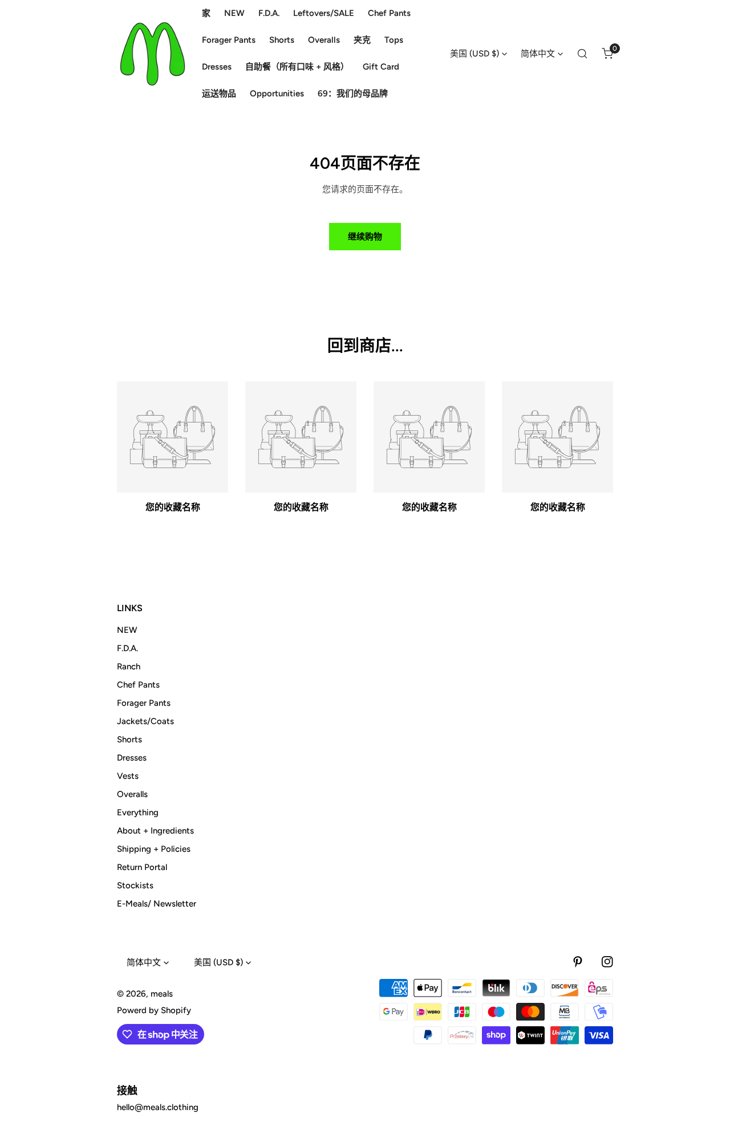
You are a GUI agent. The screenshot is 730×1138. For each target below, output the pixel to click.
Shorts (129, 739)
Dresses (132, 758)
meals (162, 994)
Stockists (135, 885)
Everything (138, 812)
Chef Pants (138, 685)
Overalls (132, 794)
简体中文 (538, 53)
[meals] (152, 54)
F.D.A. (127, 648)
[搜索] (582, 53)
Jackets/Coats (145, 721)
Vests (128, 776)
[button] (607, 53)
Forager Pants (144, 703)
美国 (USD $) (474, 53)
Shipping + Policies (153, 849)
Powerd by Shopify (154, 1010)
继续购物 (365, 236)
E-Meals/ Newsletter (156, 904)
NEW (127, 630)
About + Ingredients (155, 831)
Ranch (128, 666)
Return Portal (142, 867)
